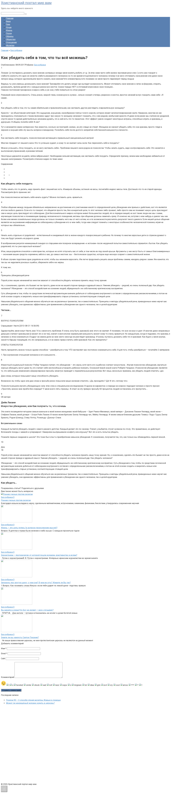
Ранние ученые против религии (16, 500)
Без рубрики (40, 65)
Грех (8, 24)
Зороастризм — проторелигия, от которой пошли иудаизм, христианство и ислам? (39, 555)
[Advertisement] (20, 744)
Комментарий (7, 677)
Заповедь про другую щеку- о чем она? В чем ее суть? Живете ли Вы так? (36, 582)
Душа (8, 27)
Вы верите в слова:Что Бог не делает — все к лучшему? (27, 610)
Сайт (3, 658)
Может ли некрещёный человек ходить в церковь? (30, 703)
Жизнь (9, 30)
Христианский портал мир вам (26, 3)
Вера (8, 21)
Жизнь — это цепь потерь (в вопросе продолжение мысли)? (29, 528)
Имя (3, 648)
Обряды (10, 36)
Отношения (11, 42)
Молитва (10, 45)
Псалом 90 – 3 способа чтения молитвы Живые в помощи (33, 700)
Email (4, 653)
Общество (11, 39)
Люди (9, 33)
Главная (9, 18)
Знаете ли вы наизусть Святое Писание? (20, 637)
